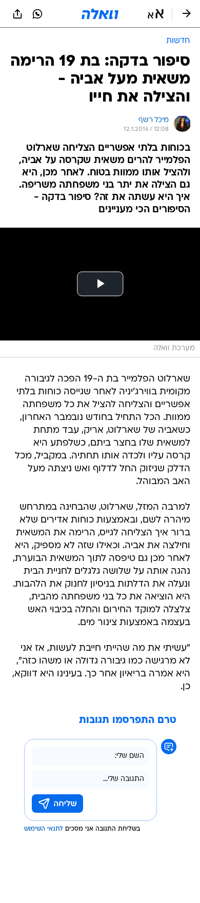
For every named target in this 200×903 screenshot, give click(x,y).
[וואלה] (100, 14)
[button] (156, 13)
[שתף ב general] (17, 13)
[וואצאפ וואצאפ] (37, 14)
